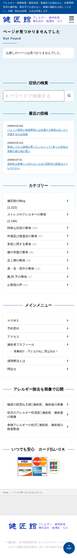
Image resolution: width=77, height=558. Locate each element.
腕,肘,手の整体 (19, 276)
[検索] (69, 95)
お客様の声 (17, 285)
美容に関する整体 (21, 244)
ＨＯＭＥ (13, 320)
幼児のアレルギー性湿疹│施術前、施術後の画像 (35, 415)
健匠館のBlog (16, 201)
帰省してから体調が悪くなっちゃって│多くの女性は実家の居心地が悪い (37, 149)
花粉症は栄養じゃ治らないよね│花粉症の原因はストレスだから (37, 166)
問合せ (11, 369)
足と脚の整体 (18, 260)
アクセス (13, 336)
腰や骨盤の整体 (20, 252)
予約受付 (13, 328)
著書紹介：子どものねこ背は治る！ (36, 351)
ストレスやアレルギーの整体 (26, 214)
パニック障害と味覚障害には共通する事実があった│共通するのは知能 (37, 132)
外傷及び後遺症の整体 (24, 236)
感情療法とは (16, 361)
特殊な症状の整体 (22, 228)
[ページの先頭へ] (69, 548)
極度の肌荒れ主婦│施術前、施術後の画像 (35, 404)
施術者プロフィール (20, 344)
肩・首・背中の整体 (23, 268)
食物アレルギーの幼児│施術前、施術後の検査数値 (35, 427)
